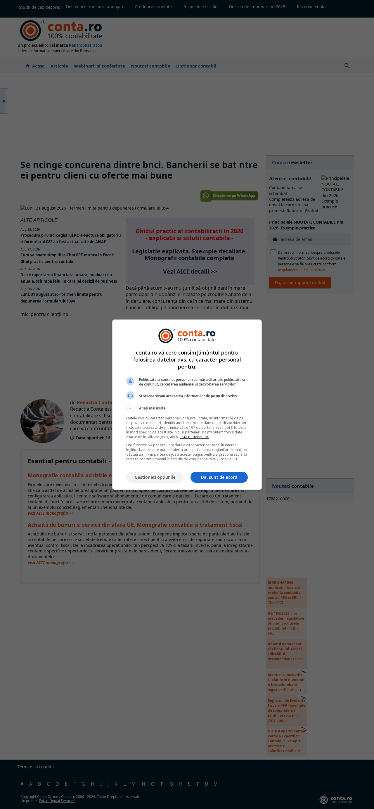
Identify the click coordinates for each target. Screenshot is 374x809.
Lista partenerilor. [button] (194, 436)
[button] (187, 408)
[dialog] (187, 404)
